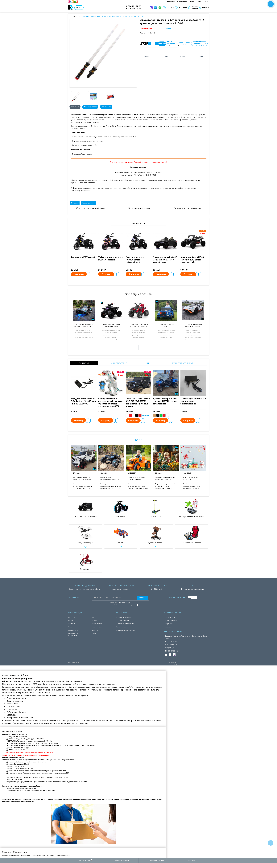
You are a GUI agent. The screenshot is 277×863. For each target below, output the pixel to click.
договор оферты (125, 603)
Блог (206, 1)
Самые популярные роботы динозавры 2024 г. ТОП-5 (165, 479)
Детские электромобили (125, 624)
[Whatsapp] (160, 7)
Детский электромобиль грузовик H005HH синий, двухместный (165, 401)
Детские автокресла (123, 617)
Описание (75, 107)
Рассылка (168, 627)
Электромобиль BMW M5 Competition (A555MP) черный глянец (165, 260)
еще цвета (145, 415)
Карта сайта (96, 630)
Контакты (171, 1)
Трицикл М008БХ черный (83, 257)
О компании (182, 1)
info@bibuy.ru (169, 648)
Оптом (191, 1)
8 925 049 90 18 (171, 644)
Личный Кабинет (170, 617)
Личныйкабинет (195, 7)
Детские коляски (122, 620)
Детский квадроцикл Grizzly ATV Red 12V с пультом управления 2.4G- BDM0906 (138, 326)
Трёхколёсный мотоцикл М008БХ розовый (110, 258)
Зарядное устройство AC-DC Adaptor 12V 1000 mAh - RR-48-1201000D (83, 401)
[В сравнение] (187, 43)
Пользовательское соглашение (74, 634)
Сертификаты (73, 630)
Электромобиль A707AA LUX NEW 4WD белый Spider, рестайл (192, 260)
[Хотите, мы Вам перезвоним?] (271, 4)
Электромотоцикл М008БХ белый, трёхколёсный (135, 260)
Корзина (205, 7)
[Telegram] (156, 7)
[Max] (151, 7)
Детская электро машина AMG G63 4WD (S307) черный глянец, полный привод (138, 403)
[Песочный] (154, 415)
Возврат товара (97, 627)
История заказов (171, 620)
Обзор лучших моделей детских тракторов (136, 479)
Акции (94, 633)
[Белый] (127, 415)
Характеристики (90, 107)
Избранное (183, 7)
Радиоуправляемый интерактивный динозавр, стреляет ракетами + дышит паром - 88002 (111, 403)
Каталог (79, 7)
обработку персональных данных (125, 605)
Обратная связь (97, 624)
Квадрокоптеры (122, 627)
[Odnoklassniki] (192, 597)
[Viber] (174, 654)
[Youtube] (195, 597)
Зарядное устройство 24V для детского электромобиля (193, 401)
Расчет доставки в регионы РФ (200, 43)
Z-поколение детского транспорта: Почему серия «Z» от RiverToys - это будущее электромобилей (82, 479)
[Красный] (164, 415)
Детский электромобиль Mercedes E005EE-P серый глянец (83, 326)
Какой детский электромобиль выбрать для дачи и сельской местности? (110, 479)
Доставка (170, 7)
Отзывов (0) (106, 107)
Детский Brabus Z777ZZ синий (165, 326)
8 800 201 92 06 (171, 641)
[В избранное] (181, 43)
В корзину (79, 274)
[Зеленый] (160, 415)
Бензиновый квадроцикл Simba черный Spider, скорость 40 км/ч (111, 326)
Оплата (199, 1)
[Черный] (136, 415)
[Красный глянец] (130, 415)
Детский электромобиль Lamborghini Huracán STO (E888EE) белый (193, 326)
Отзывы (94, 620)
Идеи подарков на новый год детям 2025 (193, 479)
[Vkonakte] (189, 597)
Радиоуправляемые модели (126, 630)
